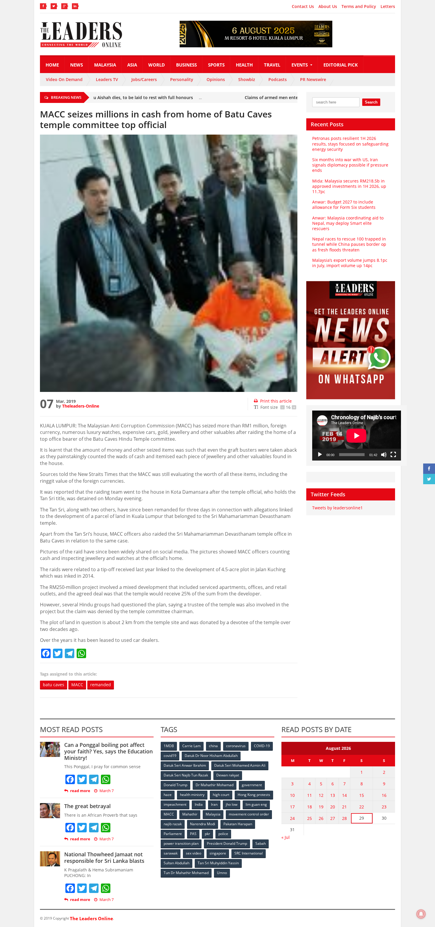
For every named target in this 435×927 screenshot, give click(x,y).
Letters (388, 6)
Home (52, 65)
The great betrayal (87, 806)
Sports (216, 65)
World (156, 65)
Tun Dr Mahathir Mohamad (186, 872)
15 (361, 795)
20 (332, 807)
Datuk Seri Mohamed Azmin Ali (239, 765)
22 (361, 807)
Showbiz (246, 79)
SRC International (248, 853)
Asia (132, 65)
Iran (214, 804)
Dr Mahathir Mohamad (214, 784)
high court (221, 794)
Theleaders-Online (80, 406)
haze (168, 794)
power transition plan (181, 843)
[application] (356, 436)
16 (384, 795)
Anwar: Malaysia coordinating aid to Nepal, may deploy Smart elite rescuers (348, 223)
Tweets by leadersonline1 (337, 508)
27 (332, 818)
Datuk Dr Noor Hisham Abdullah (211, 755)
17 (292, 807)
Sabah (260, 843)
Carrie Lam (191, 745)
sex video (193, 853)
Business (186, 65)
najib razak (173, 823)
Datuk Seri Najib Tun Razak (186, 775)
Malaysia (105, 65)
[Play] (320, 455)
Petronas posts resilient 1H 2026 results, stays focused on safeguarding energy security (350, 143)
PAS (193, 833)
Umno (222, 872)
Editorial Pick (340, 65)
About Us (327, 6)
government (252, 784)
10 (292, 795)
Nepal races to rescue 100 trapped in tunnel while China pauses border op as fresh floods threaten (349, 244)
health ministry (192, 794)
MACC (77, 684)
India (199, 804)
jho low (231, 804)
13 (332, 795)
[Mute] (384, 455)
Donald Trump (175, 784)
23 (384, 807)
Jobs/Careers (144, 79)
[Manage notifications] (421, 914)
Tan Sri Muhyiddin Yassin (218, 862)
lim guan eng (256, 804)
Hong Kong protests (254, 794)
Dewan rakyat (227, 775)
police (223, 833)
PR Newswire (313, 79)
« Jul (285, 837)
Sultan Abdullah (176, 862)
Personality (181, 79)
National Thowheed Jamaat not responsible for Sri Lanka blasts (104, 857)
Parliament (173, 833)
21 (344, 807)
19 (321, 807)
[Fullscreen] (393, 455)
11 (309, 795)
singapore (218, 853)
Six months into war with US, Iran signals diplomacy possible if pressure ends (350, 165)
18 (309, 807)
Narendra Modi (202, 823)
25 (309, 818)
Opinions (216, 79)
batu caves (53, 684)
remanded (100, 684)
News (76, 65)
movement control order (249, 814)
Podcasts (277, 79)
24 (292, 818)
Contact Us (303, 6)
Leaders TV (107, 79)
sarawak (171, 853)
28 (344, 818)
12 (321, 795)
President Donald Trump (227, 843)
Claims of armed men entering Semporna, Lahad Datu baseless (294, 97)
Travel (272, 65)
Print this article (276, 401)
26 (321, 818)
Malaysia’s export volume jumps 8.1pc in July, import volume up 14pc (349, 262)
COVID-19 (262, 745)
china (213, 745)
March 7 (106, 791)
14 (344, 795)
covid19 (170, 755)
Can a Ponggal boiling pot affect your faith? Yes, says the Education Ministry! (108, 751)
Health (244, 65)
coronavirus (236, 745)
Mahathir (189, 814)
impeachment (175, 804)
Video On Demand (64, 79)
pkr (207, 833)
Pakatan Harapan (237, 823)
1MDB (169, 745)
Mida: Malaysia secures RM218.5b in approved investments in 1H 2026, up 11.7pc (349, 186)
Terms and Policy (358, 6)
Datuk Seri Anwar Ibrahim (185, 765)
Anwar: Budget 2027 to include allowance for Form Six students (344, 204)
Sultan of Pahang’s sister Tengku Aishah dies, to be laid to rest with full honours (97, 97)
